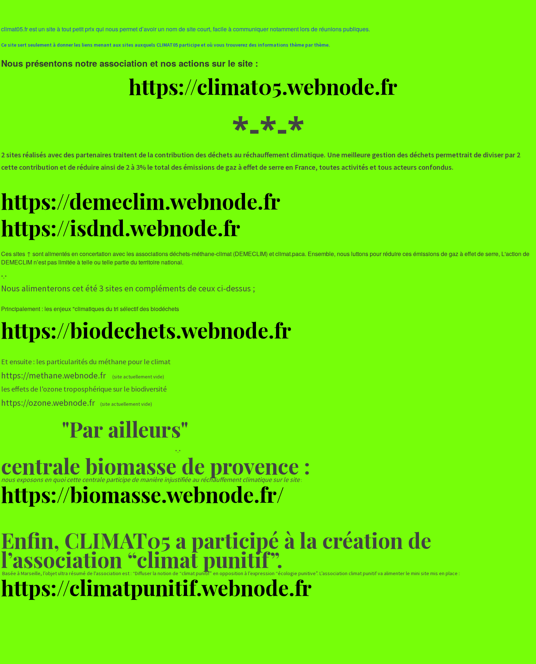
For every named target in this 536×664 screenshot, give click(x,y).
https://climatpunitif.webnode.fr (156, 587)
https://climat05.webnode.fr (263, 86)
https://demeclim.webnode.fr (140, 200)
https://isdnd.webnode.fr (120, 227)
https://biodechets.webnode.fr (146, 329)
